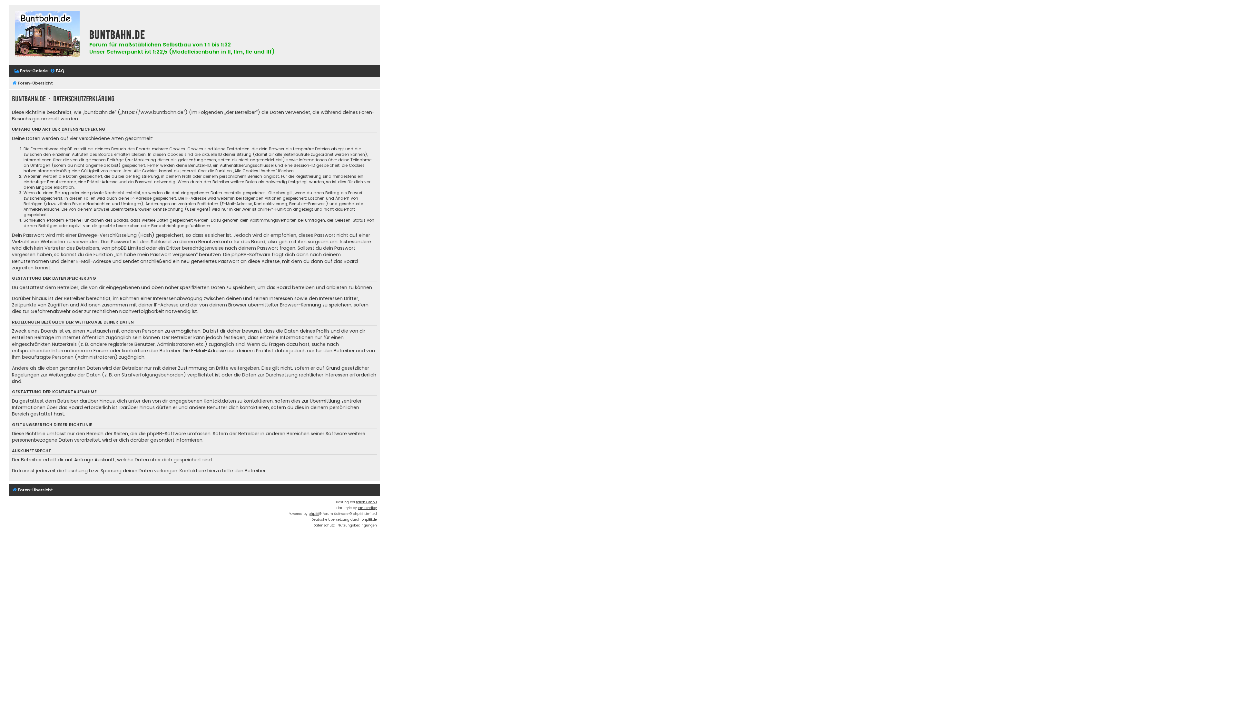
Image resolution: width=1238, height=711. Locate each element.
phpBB (314, 513)
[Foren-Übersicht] (47, 34)
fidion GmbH (366, 502)
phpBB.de (369, 519)
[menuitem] (31, 71)
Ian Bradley (367, 508)
